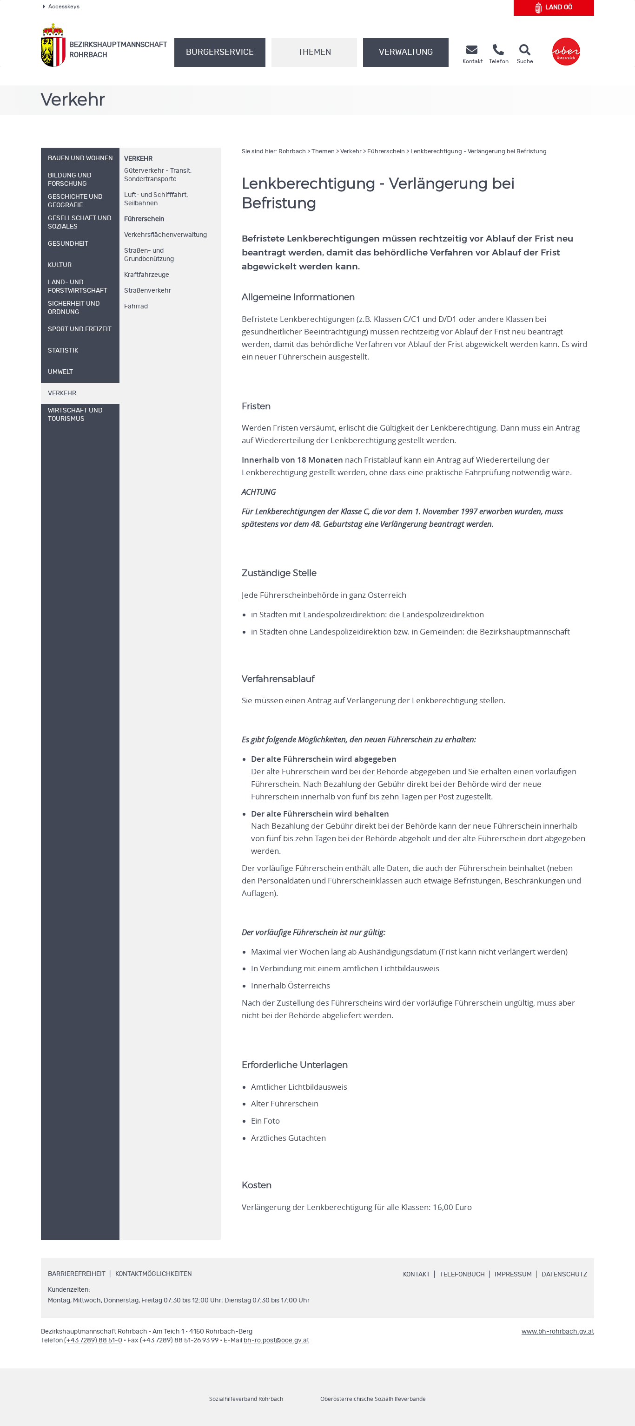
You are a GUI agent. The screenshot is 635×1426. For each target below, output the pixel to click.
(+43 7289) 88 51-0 (93, 1340)
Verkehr (138, 159)
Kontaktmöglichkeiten (153, 1274)
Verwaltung (406, 52)
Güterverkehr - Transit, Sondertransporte (158, 175)
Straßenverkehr (147, 291)
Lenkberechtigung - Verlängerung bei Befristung (478, 152)
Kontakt (416, 1274)
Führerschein (144, 219)
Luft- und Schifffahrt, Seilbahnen (156, 199)
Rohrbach (292, 152)
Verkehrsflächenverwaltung (165, 235)
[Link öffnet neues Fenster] (566, 45)
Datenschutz (564, 1274)
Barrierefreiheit (77, 1274)
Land (558, 7)
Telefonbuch (462, 1274)
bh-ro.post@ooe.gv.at (276, 1340)
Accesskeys (63, 6)
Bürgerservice (220, 52)
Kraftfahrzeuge (146, 275)
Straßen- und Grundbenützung (149, 255)
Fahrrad (136, 306)
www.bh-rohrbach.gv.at (558, 1331)
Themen (314, 52)
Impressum (513, 1274)
